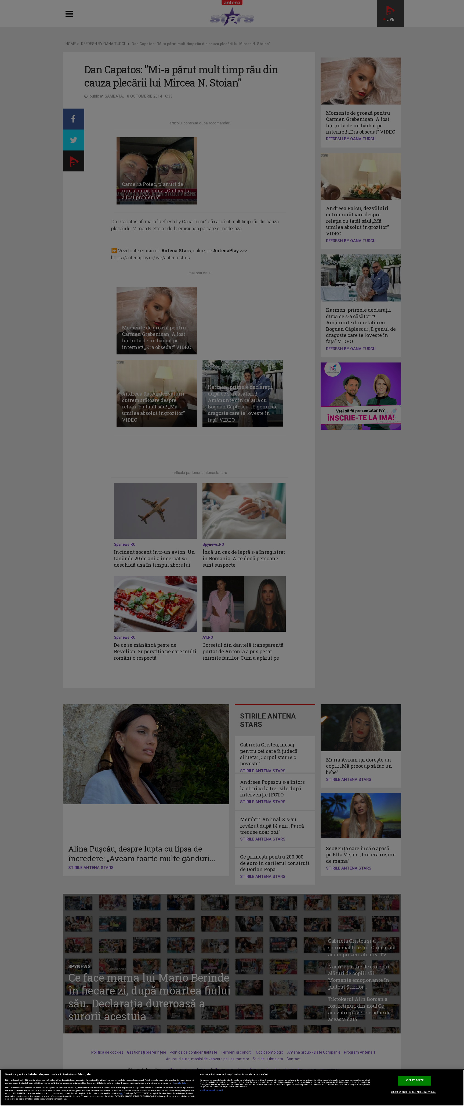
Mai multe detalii (180, 1083)
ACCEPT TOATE (414, 1080)
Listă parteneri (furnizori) (211, 1090)
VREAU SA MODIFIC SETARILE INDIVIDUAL (413, 1092)
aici (121, 1093)
